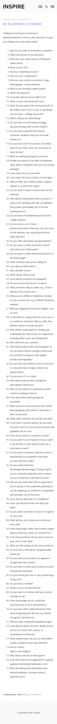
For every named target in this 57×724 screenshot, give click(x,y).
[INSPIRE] (14, 6)
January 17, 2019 (10, 19)
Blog (26, 694)
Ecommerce (36, 694)
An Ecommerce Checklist (22, 23)
